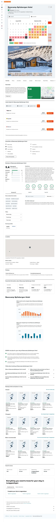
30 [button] (10, 40)
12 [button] (18, 32)
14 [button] (23, 32)
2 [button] (10, 29)
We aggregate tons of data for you (13, 508)
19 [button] (18, 34)
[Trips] (1, 23)
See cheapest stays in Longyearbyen (47, 414)
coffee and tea (8, 208)
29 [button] (26, 37)
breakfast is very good (15, 198)
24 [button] (13, 37)
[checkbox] (10, 227)
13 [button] (29, 32)
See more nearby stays (50, 389)
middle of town (14, 208)
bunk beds (14, 206)
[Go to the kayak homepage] (7, 1)
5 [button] (18, 29)
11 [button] (15, 32)
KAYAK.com (7, 516)
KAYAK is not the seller (11, 506)
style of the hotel (8, 206)
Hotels (11, 516)
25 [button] (15, 37)
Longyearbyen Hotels (28, 516)
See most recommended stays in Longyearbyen (45, 437)
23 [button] (10, 37)
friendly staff (8, 198)
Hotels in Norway (21, 516)
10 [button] (13, 32)
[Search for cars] (1, 10)
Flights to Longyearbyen (12, 493)
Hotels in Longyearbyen (27, 493)
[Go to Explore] (1, 17)
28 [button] (23, 37)
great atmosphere (14, 203)
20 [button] (20, 34)
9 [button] (10, 32)
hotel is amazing (14, 201)
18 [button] (15, 34)
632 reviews (17, 10)
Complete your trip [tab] (10, 487)
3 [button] (40, 26)
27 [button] (29, 37)
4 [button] (15, 29)
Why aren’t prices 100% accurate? (13, 510)
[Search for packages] (1, 12)
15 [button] (26, 32)
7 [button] (23, 29)
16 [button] (10, 34)
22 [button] (26, 34)
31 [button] (13, 40)
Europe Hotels (15, 516)
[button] (2, 1)
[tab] (13, 192)
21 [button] (23, 34)
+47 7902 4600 (11, 13)
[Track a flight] (1, 20)
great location (8, 201)
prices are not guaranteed (27, 503)
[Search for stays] (1, 7)
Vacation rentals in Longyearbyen (43, 493)
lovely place (8, 203)
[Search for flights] (1, 5)
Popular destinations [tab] (19, 487)
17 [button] (40, 32)
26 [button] (18, 37)
